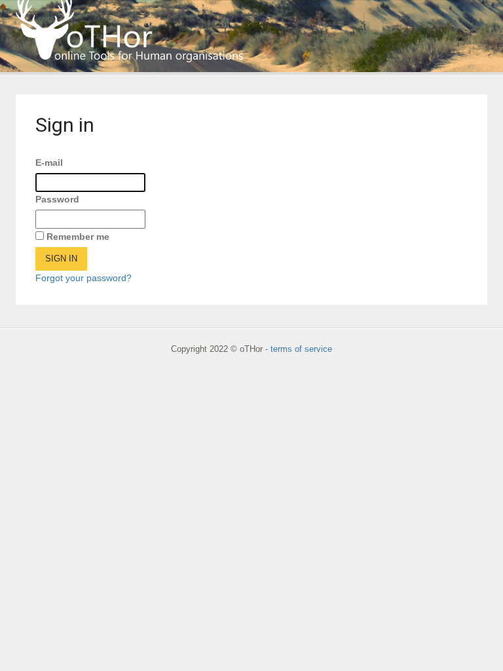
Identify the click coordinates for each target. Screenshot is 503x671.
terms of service (301, 349)
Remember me (78, 236)
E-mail (49, 162)
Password (57, 199)
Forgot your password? (83, 278)
